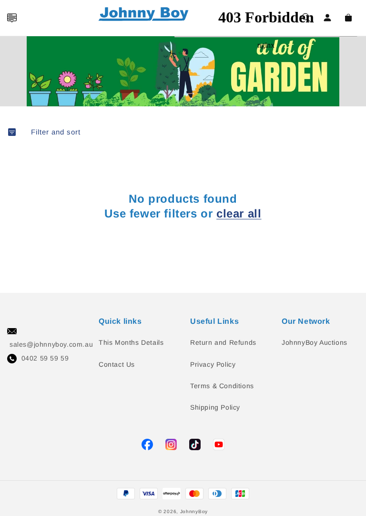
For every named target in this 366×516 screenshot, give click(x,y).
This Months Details (131, 342)
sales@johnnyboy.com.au (51, 344)
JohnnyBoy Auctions (314, 342)
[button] (11, 17)
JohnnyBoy (194, 511)
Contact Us (117, 364)
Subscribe (11, 230)
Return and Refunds (223, 342)
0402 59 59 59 (45, 358)
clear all (238, 213)
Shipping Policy (215, 407)
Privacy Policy (212, 364)
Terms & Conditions (222, 386)
